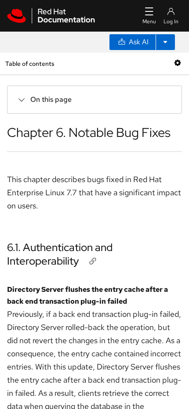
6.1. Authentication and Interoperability (60, 254)
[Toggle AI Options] (165, 42)
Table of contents (30, 63)
